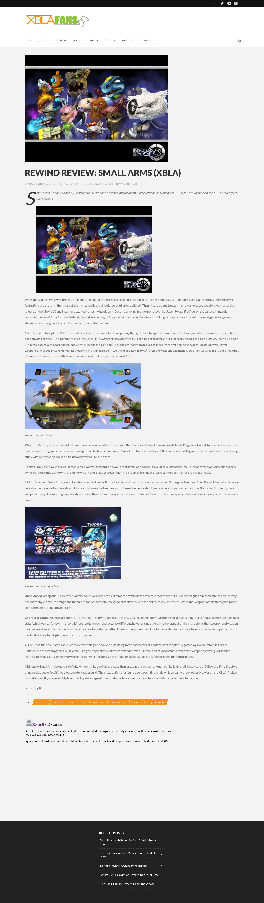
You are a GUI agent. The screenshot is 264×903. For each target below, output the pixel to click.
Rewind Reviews (126, 184)
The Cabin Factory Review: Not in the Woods (127, 883)
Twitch (93, 40)
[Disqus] (102, 766)
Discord (109, 40)
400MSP (159, 702)
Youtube (127, 40)
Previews (61, 40)
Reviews (43, 40)
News (28, 40)
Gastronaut (140, 702)
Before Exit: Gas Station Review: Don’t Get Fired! (130, 874)
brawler (98, 702)
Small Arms (118, 702)
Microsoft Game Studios (70, 702)
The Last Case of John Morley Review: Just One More (129, 854)
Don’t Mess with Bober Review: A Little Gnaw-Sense (128, 842)
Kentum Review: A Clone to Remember (123, 865)
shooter (41, 702)
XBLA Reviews (104, 184)
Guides (77, 40)
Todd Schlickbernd (42, 184)
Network (145, 40)
